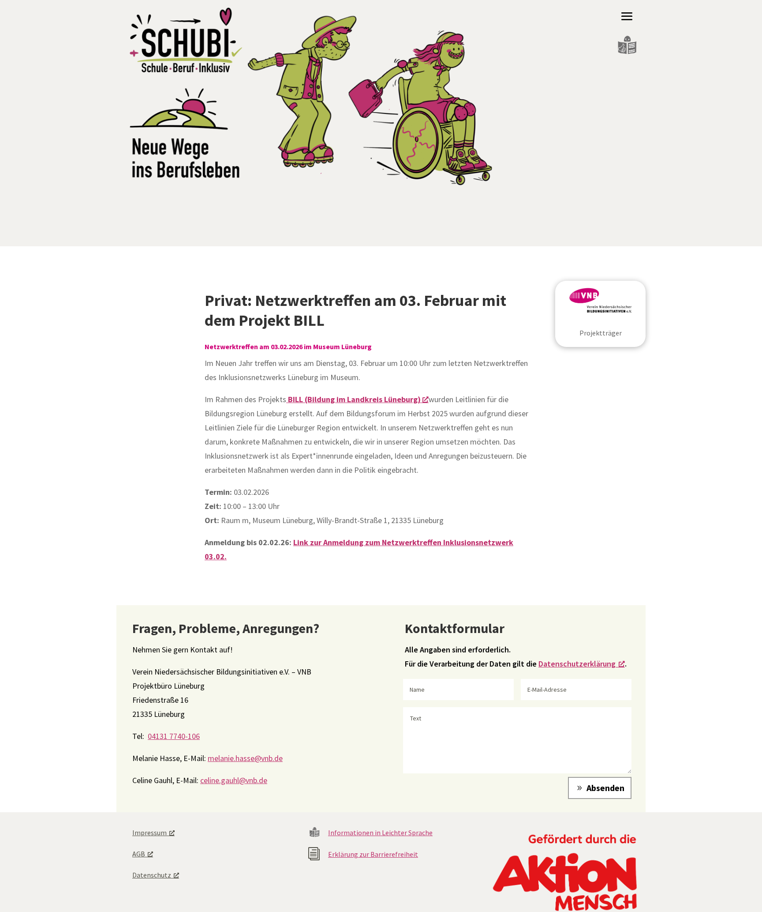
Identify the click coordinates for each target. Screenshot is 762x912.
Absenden (605, 787)
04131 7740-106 (174, 736)
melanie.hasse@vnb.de (245, 758)
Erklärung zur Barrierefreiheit (373, 854)
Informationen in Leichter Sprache (380, 832)
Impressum (149, 832)
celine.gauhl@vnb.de (233, 780)
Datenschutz (151, 875)
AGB (138, 853)
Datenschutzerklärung (577, 664)
